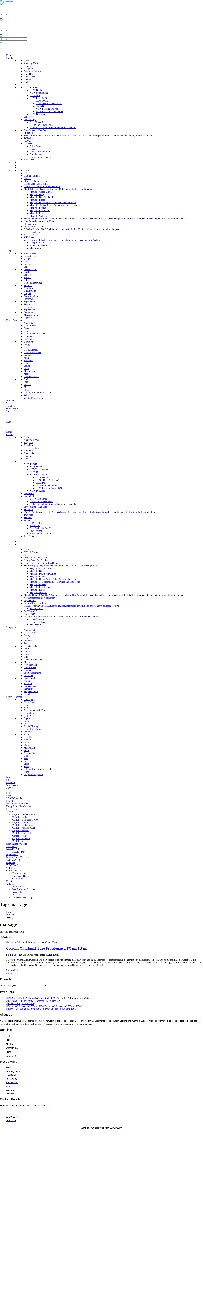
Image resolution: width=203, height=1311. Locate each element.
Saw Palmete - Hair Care (35, 130)
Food (26, 272)
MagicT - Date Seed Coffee (43, 197)
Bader (26, 170)
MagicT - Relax (37, 213)
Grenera (27, 79)
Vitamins (28, 307)
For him (27, 277)
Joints (26, 357)
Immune (28, 355)
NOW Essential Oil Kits (47, 109)
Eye (25, 347)
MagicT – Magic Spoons (23, 827)
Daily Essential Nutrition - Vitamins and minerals (53, 127)
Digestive (28, 341)
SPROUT (28, 133)
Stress (26, 390)
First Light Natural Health (36, 181)
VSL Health (29, 237)
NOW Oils (35, 95)
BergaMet (28, 66)
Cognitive (28, 339)
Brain (26, 331)
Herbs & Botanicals (33, 283)
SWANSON (12, 865)
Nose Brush (11, 846)
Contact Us (11, 411)
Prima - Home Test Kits (35, 226)
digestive (28, 317)
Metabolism (29, 371)
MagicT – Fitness (20, 822)
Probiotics (28, 299)
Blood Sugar (30, 325)
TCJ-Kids (28, 138)
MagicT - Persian (38, 208)
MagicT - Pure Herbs (40, 210)
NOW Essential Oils (39, 98)
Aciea (26, 60)
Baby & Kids (30, 256)
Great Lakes (29, 76)
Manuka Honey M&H (16, 844)
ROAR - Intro (36, 232)
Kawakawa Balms (38, 245)
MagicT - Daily (37, 194)
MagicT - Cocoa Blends (41, 192)
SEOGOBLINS (116, 1128)
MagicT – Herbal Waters (23, 825)
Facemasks (35, 149)
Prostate (27, 384)
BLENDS (40, 106)
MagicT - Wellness (38, 216)
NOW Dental (36, 90)
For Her (27, 275)
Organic (27, 293)
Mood (26, 374)
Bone (26, 328)
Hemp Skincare (37, 242)
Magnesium (35, 248)
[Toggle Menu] (1, 427)
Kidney (27, 363)
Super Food (29, 301)
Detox (27, 261)
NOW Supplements (39, 92)
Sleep (26, 387)
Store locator (12, 408)
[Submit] (1, 18)
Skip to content (7, 1)
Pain (26, 382)
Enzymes (28, 264)
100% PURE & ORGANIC (49, 103)
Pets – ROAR (12, 849)
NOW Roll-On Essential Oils (49, 111)
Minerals (28, 285)
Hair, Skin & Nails (32, 352)
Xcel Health (29, 159)
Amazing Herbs (31, 63)
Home (9, 55)
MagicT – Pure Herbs (22, 833)
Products (10, 400)
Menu (8, 421)
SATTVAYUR (31, 234)
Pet (25, 266)
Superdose (29, 117)
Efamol (27, 178)
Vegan (27, 304)
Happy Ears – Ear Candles (18, 806)
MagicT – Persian (20, 830)
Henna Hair (11, 809)
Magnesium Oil (31, 315)
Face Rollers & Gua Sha (41, 151)
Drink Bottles (36, 146)
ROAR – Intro (19, 852)
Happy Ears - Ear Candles (36, 183)
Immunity (28, 312)
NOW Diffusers (37, 114)
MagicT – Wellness (21, 841)
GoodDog (28, 74)
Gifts (26, 280)
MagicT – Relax (19, 835)
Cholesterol (29, 336)
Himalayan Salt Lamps (40, 157)
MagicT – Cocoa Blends (23, 814)
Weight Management (33, 398)
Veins (26, 395)
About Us (10, 406)
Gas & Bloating (31, 349)
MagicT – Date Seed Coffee (25, 819)
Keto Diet (28, 360)
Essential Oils (30, 269)
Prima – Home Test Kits (17, 857)
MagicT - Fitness (38, 200)
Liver (26, 368)
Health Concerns (14, 320)
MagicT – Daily (19, 817)
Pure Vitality (30, 119)
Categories (11, 250)
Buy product (12, 970)
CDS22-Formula (32, 175)
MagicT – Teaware (21, 838)
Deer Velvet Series (38, 122)
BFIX (26, 173)
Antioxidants (30, 253)
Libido (27, 366)
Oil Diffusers (30, 291)
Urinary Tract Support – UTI (37, 392)
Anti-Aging (29, 323)
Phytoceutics (30, 224)
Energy (27, 344)
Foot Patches (36, 154)
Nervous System (31, 376)
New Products (30, 288)
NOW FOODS (31, 87)
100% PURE (42, 100)
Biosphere (28, 68)
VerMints (28, 141)
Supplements (30, 309)
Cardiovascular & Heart (35, 333)
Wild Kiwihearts (13, 870)
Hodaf (27, 82)
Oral (26, 379)
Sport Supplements (32, 296)
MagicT (9, 811)
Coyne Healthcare (32, 71)
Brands (9, 58)
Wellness (28, 143)
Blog (8, 403)
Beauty (27, 258)
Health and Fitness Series (41, 125)
